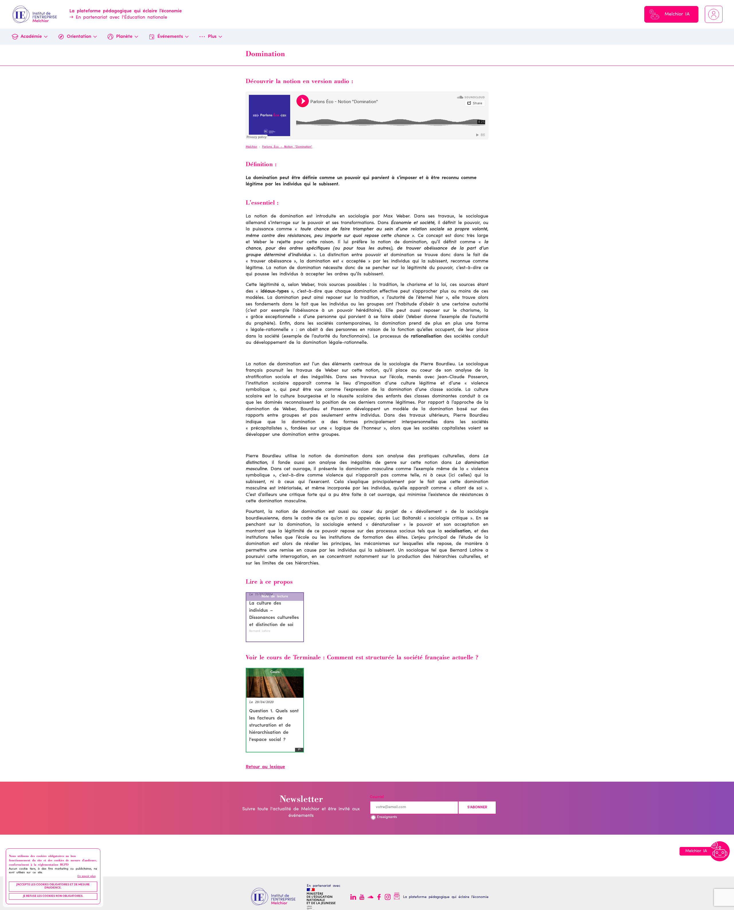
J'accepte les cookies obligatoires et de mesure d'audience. (53, 886)
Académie (31, 36)
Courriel (377, 797)
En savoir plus (86, 876)
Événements (170, 36)
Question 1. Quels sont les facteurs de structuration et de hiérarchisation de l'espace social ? (274, 725)
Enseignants (387, 817)
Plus (212, 36)
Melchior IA (677, 14)
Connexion (714, 14)
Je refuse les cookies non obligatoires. (53, 896)
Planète (124, 36)
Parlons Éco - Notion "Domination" (287, 147)
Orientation (79, 36)
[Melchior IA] (720, 851)
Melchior (251, 147)
